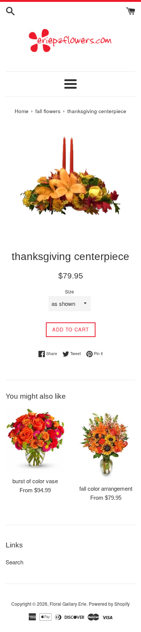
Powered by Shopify (109, 603)
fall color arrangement (105, 488)
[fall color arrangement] (106, 444)
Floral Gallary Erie (68, 603)
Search (14, 562)
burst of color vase (35, 481)
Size (69, 291)
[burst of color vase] (35, 440)
